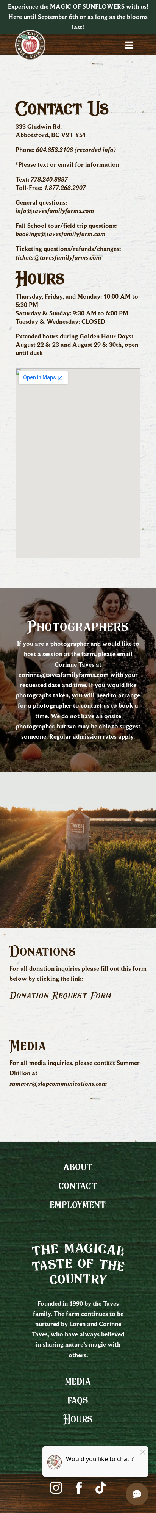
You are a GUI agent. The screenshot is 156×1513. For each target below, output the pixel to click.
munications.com (84, 1083)
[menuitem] (78, 1166)
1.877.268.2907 (65, 187)
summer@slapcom (35, 1083)
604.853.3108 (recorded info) (76, 149)
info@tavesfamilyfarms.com (55, 211)
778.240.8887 (49, 179)
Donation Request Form (60, 995)
